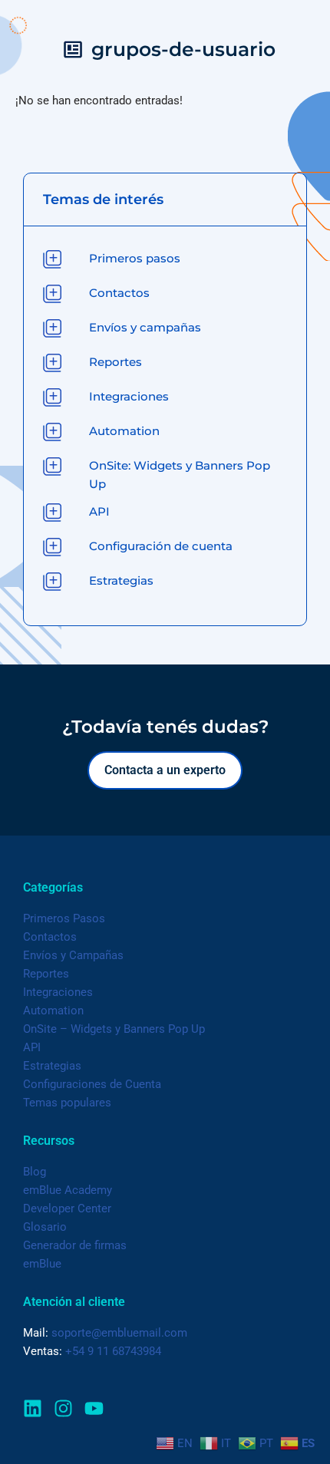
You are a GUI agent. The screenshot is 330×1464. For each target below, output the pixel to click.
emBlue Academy (67, 1190)
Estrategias (52, 1066)
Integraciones (58, 992)
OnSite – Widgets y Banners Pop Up (114, 1029)
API (32, 1047)
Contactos (50, 937)
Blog (34, 1172)
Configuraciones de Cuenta (92, 1084)
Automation (53, 1010)
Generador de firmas (75, 1245)
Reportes (46, 974)
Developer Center (67, 1208)
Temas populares (67, 1103)
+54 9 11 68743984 (113, 1351)
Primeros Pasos (64, 918)
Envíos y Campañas (73, 955)
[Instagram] (63, 1408)
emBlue (42, 1264)
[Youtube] (94, 1408)
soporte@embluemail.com (119, 1333)
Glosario (45, 1227)
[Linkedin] (32, 1408)
